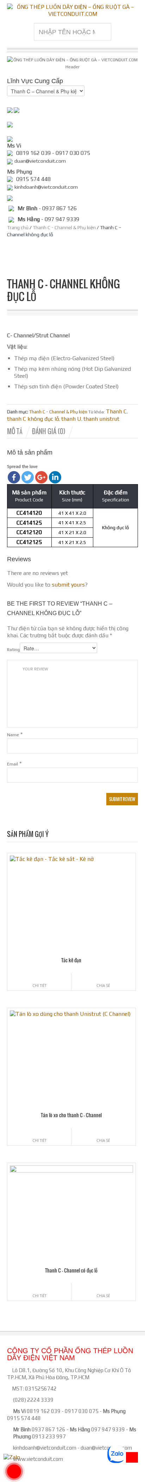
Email (12, 764)
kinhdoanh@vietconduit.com (44, 1448)
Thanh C (116, 411)
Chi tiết (39, 985)
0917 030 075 (82, 1411)
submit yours (68, 584)
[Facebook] (14, 477)
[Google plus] (41, 477)
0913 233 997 (49, 1436)
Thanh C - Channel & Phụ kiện (64, 227)
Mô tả (15, 431)
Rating (13, 649)
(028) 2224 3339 (33, 1400)
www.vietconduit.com (38, 1459)
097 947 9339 (108, 1429)
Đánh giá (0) (48, 431)
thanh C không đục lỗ (33, 418)
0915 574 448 (24, 1418)
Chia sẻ (103, 985)
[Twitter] (27, 477)
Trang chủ (18, 227)
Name (13, 734)
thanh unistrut (101, 418)
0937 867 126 (48, 1429)
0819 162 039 (44, 1411)
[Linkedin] (55, 477)
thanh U (71, 418)
